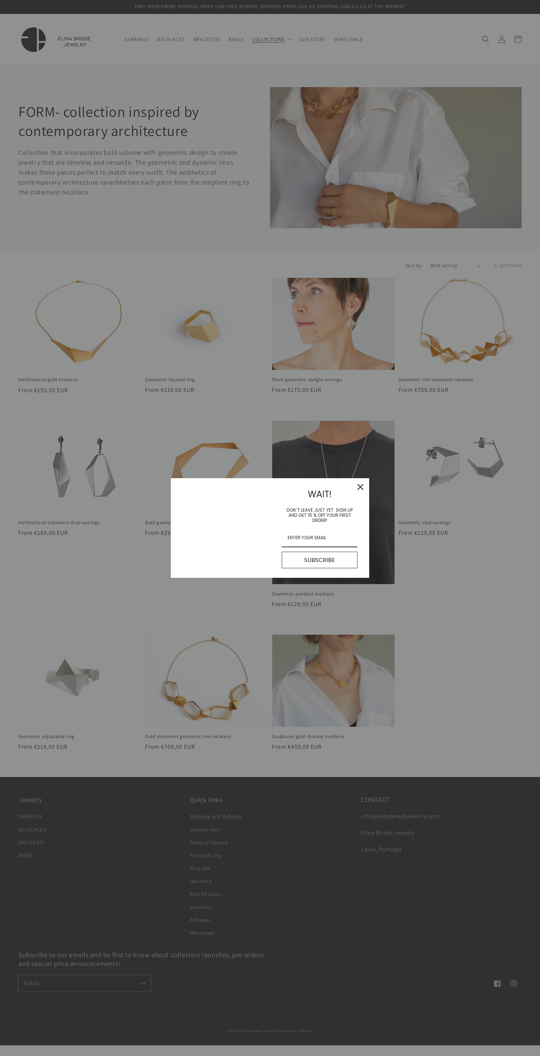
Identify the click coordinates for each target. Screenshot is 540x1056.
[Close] (360, 487)
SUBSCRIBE (319, 560)
